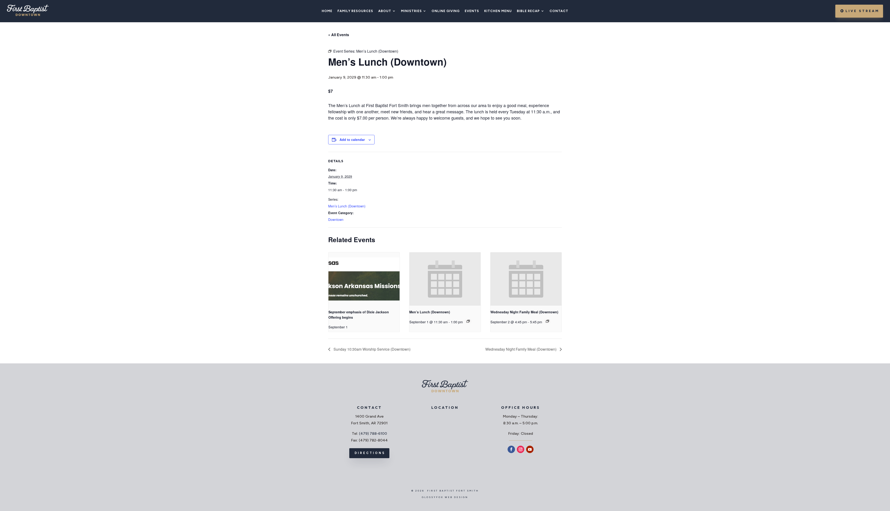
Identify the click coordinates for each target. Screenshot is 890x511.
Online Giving (446, 11)
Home (327, 11)
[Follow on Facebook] (511, 449)
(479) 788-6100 (373, 433)
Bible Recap (528, 11)
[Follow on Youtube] (530, 449)
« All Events (338, 34)
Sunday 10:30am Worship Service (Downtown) (371, 349)
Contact (559, 11)
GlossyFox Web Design (445, 497)
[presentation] (364, 279)
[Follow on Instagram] (520, 449)
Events (472, 11)
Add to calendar (352, 139)
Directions (370, 453)
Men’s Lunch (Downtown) (347, 206)
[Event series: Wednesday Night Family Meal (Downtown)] (547, 321)
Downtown (335, 219)
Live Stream (862, 11)
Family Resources (355, 11)
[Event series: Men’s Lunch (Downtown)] (468, 321)
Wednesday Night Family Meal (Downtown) (524, 312)
